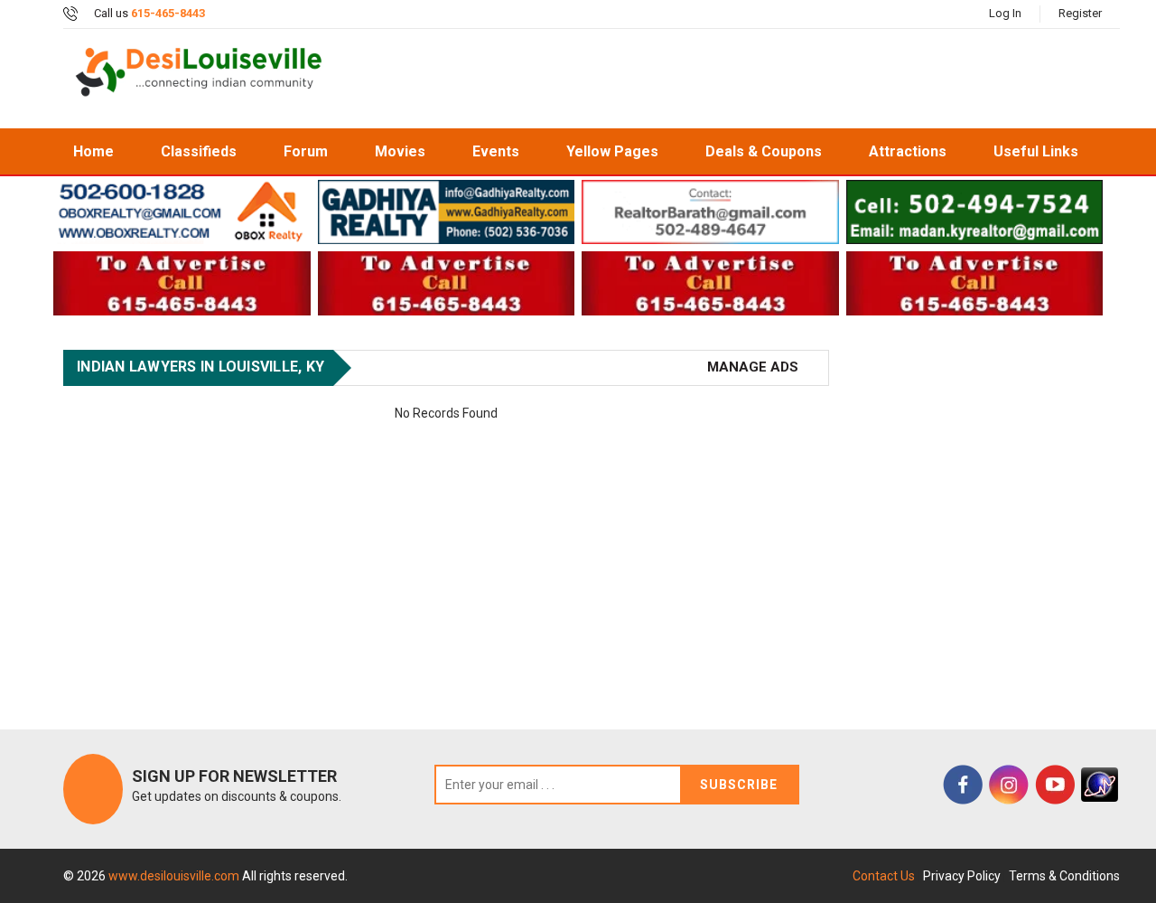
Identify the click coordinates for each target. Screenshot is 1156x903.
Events (495, 151)
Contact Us (884, 876)
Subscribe (739, 784)
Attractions (907, 151)
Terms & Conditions (1064, 876)
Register (1080, 13)
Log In (1005, 13)
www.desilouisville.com (175, 876)
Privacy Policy (962, 876)
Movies (400, 151)
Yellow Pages (612, 151)
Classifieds (199, 151)
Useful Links (1035, 151)
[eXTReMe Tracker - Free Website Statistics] (1099, 784)
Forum (306, 151)
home (93, 151)
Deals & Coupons (763, 151)
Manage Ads (752, 367)
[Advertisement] (735, 78)
